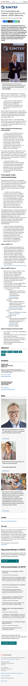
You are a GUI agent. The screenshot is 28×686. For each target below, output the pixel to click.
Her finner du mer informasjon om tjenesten (10, 659)
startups (16, 351)
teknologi (10, 351)
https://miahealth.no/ (14, 324)
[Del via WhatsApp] (16, 21)
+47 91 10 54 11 (7, 374)
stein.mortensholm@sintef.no (8, 389)
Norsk (2, 680)
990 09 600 (6, 387)
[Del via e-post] (19, 21)
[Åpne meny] (14, 1)
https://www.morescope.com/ (16, 307)
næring (3, 354)
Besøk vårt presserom (8, 643)
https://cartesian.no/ (13, 297)
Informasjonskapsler (5, 675)
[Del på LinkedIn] (6, 21)
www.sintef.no (4, 544)
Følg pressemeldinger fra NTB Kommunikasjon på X (12, 673)
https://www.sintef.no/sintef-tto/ (9, 521)
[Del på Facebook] (4, 21)
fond (20, 351)
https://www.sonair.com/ (14, 313)
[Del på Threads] (11, 21)
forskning (4, 351)
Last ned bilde (5, 438)
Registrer (5, 561)
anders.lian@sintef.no (6, 376)
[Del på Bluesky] (14, 21)
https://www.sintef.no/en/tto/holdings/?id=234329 (15, 265)
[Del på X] (9, 21)
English (5, 680)
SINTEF (13, 18)
